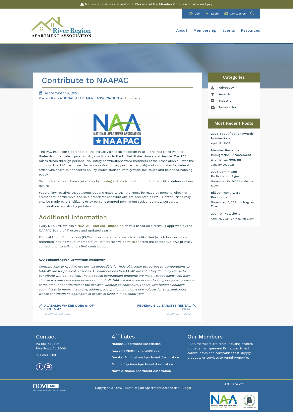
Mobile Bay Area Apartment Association (142, 364)
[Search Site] (252, 13)
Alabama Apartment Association (136, 350)
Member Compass (173, 4)
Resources (250, 30)
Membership (204, 30)
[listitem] (234, 138)
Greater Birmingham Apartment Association (145, 357)
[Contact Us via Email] (48, 366)
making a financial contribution (124, 181)
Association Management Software (51, 390)
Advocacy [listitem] (226, 87)
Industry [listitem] (225, 100)
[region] (166, 310)
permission (131, 242)
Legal (186, 388)
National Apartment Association (136, 344)
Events (228, 30)
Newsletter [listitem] (227, 107)
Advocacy (132, 98)
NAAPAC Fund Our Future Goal (101, 226)
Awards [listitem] (224, 94)
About (181, 30)
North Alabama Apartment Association (142, 371)
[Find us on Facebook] (39, 366)
